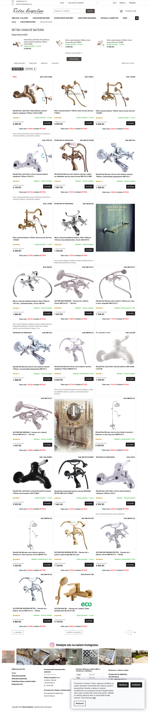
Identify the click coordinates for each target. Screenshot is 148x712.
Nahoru (18, 632)
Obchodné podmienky (19, 679)
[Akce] (32, 94)
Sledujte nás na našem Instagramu (77, 645)
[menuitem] (20, 18)
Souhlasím (136, 685)
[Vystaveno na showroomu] (74, 157)
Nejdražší (44, 63)
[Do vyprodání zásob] (115, 349)
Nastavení (80, 703)
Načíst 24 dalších (74, 632)
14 (134, 632)
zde (94, 698)
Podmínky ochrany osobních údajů (23, 681)
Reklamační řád (17, 684)
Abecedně (55, 63)
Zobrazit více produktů (73, 53)
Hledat (90, 11)
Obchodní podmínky (76, 3)
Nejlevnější (32, 63)
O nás (62, 3)
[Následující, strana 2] (130, 632)
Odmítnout (123, 685)
